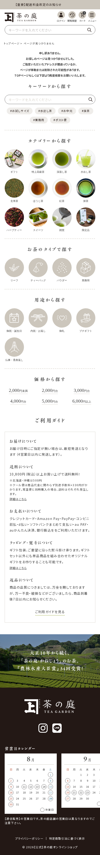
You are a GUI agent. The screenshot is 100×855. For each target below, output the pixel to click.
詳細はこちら (18, 499)
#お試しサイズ (19, 111)
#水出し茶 (45, 111)
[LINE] (57, 728)
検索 (89, 29)
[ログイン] (61, 16)
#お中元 (67, 111)
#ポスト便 (60, 120)
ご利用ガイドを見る (50, 611)
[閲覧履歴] (72, 16)
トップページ (12, 43)
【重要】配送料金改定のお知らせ (36, 4)
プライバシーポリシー (29, 838)
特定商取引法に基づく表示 (67, 838)
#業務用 (38, 120)
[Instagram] (43, 728)
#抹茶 (86, 111)
